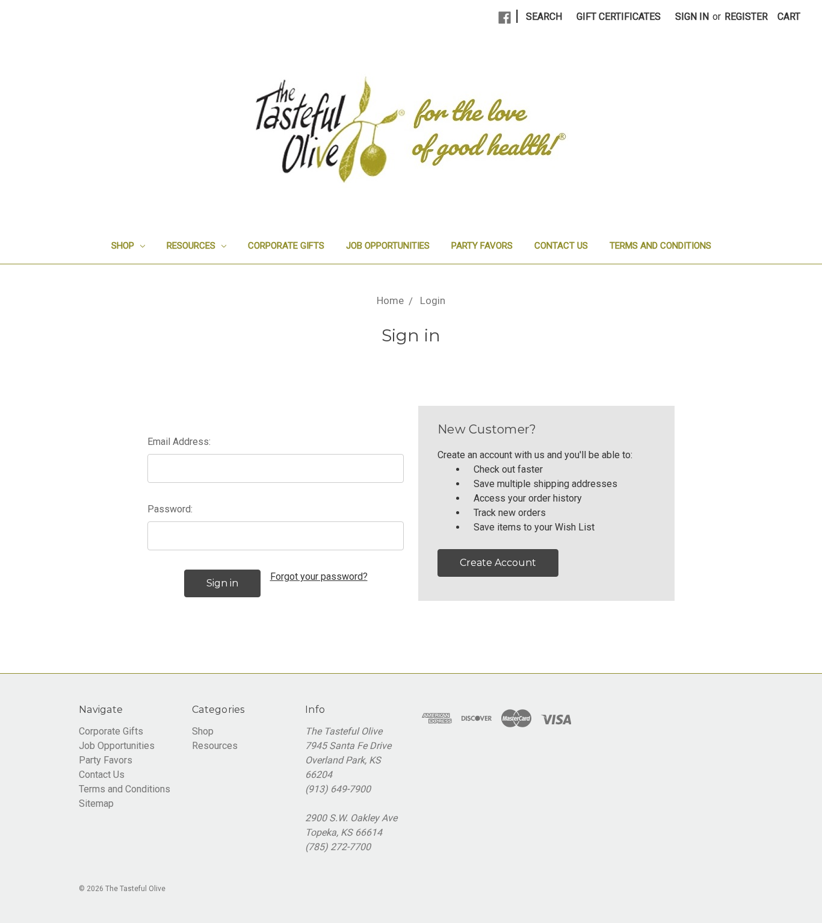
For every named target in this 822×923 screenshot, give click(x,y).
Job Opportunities (388, 245)
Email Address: (179, 441)
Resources (192, 245)
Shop (124, 245)
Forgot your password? (319, 576)
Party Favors (482, 245)
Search (544, 16)
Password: (170, 509)
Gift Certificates (618, 16)
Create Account (498, 562)
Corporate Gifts (286, 245)
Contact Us (561, 245)
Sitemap (96, 803)
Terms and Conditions (660, 245)
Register (746, 16)
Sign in (692, 16)
